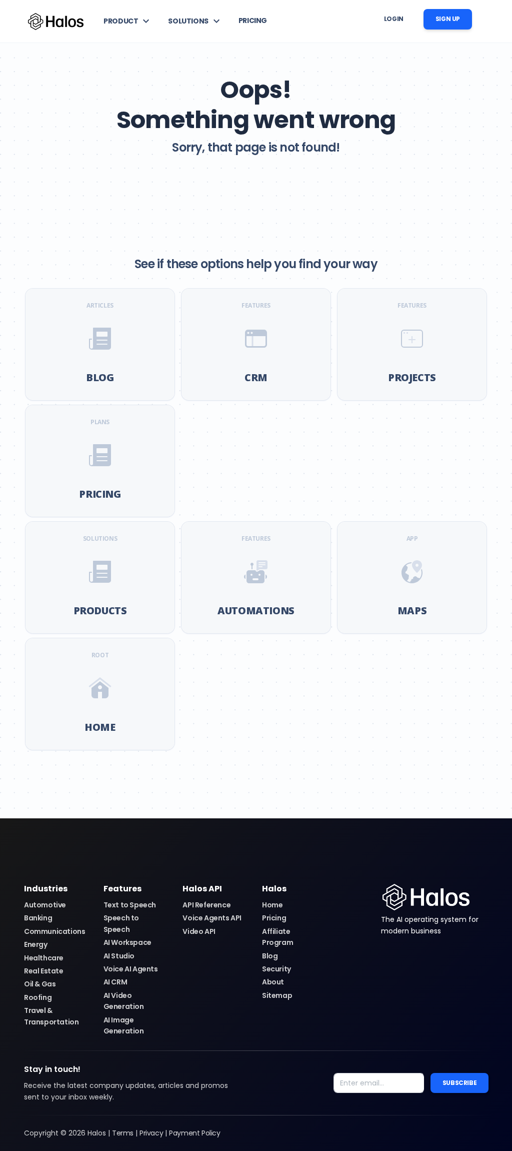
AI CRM (116, 982)
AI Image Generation (124, 1025)
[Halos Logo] (56, 21)
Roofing (38, 997)
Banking (38, 918)
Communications (54, 931)
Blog (270, 956)
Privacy (151, 1133)
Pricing (274, 918)
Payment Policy (194, 1133)
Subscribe (459, 1082)
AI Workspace (128, 942)
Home (272, 905)
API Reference (206, 905)
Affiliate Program (277, 936)
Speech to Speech (121, 923)
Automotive (45, 905)
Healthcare (44, 958)
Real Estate (44, 971)
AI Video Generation (124, 1000)
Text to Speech (130, 905)
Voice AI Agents (131, 969)
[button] (128, 21)
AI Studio (119, 956)
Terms (123, 1133)
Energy (36, 944)
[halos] (426, 896)
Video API (198, 931)
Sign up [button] (448, 19)
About (273, 982)
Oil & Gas (40, 984)
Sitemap (277, 995)
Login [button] (394, 19)
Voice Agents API (212, 918)
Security (276, 969)
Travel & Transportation (51, 1015)
